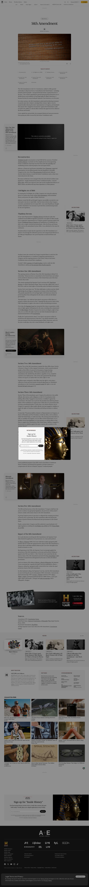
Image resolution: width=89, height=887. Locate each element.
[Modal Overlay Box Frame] (44, 443)
